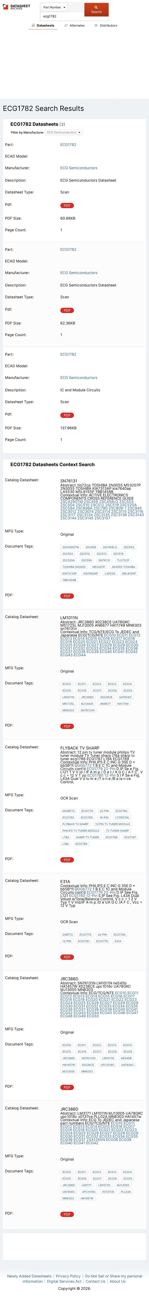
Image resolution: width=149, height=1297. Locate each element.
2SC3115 (119, 511)
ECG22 (105, 642)
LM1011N (68, 697)
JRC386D (87, 697)
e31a (118, 941)
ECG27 (93, 645)
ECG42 (132, 651)
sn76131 (104, 560)
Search (96, 12)
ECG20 (79, 642)
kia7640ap (90, 573)
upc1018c (107, 1064)
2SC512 (97, 505)
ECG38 (79, 651)
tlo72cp (123, 560)
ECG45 (106, 1013)
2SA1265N (96, 1139)
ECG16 (104, 638)
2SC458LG (108, 501)
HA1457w (87, 1198)
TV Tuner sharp (117, 830)
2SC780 (101, 508)
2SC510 (82, 505)
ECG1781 (83, 941)
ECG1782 (121, 810)
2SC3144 (68, 518)
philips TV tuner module (80, 830)
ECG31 (66, 648)
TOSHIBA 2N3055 (74, 566)
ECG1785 (87, 817)
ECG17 (116, 638)
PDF (67, 206)
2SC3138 (119, 515)
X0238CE (106, 697)
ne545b (126, 1058)
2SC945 (134, 508)
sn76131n (87, 710)
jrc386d (68, 1058)
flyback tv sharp (75, 824)
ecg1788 (112, 837)
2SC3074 (85, 511)
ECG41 (119, 651)
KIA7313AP (69, 573)
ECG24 (131, 642)
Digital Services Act (64, 1281)
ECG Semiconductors (78, 168)
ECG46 (119, 1013)
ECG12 (134, 635)
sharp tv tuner (87, 837)
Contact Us (95, 1281)
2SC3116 (135, 511)
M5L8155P (129, 573)
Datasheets (45, 25)
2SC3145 (85, 518)
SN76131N (88, 1058)
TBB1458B (69, 580)
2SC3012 (68, 511)
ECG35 (119, 648)
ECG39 (93, 651)
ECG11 (122, 635)
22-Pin (109, 769)
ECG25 (66, 645)
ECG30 (132, 645)
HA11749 (123, 703)
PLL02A (126, 1191)
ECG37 (66, 651)
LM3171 (87, 1185)
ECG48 (66, 1016)
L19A (65, 843)
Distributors (108, 25)
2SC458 (91, 501)
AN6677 (105, 703)
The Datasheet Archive (16, 6)
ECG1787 (130, 837)
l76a (65, 837)
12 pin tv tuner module (112, 824)
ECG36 (132, 648)
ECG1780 (95, 775)
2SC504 (67, 505)
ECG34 (105, 648)
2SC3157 (102, 518)
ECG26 (80, 645)
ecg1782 (68, 817)
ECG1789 (81, 843)
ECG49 (80, 1016)
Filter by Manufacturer (27, 132)
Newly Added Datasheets (29, 1276)
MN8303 (68, 710)
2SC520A (128, 505)
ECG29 (119, 645)
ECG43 (66, 655)
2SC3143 (136, 515)
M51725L (68, 703)
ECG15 (91, 638)
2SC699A (84, 508)
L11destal (122, 817)
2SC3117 (68, 515)
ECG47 (132, 1013)
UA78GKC (125, 697)
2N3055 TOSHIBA (123, 566)
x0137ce (108, 1191)
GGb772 (84, 765)
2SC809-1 (117, 508)
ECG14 (79, 638)
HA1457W (68, 1064)
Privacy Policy (68, 1276)
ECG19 (66, 642)
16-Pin (104, 817)
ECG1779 (95, 769)
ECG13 (66, 638)
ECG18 (129, 638)
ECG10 (110, 635)
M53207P (99, 566)
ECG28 (106, 645)
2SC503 (126, 501)
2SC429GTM (71, 501)
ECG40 (106, 651)
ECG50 (93, 1016)
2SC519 (112, 505)
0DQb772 (68, 810)
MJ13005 (87, 703)
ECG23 (118, 642)
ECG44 (80, 655)
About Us (118, 1281)
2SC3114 (102, 511)
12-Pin (110, 775)
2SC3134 (85, 515)
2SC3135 (102, 515)
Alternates (77, 25)
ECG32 (79, 648)
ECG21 (92, 642)
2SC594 (67, 508)
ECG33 (92, 648)
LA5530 (110, 573)
